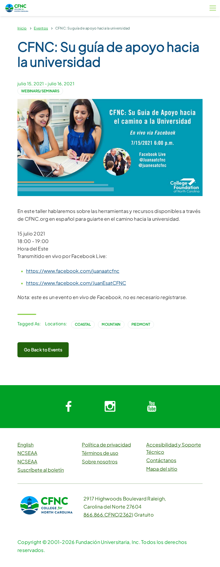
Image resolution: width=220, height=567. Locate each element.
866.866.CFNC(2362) (108, 514)
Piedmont (140, 324)
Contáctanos (161, 460)
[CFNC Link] (17, 7)
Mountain (111, 324)
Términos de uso (100, 453)
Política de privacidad (106, 444)
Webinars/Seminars (40, 91)
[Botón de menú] (213, 8)
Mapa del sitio (161, 469)
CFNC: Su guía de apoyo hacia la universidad (92, 28)
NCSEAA (27, 453)
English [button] (25, 444)
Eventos (41, 28)
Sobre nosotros (100, 461)
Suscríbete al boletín (40, 470)
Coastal (83, 324)
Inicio (22, 28)
